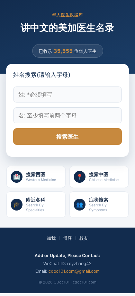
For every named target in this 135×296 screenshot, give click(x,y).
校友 (83, 238)
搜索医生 (67, 136)
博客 (67, 238)
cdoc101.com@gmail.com (74, 271)
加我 (51, 238)
